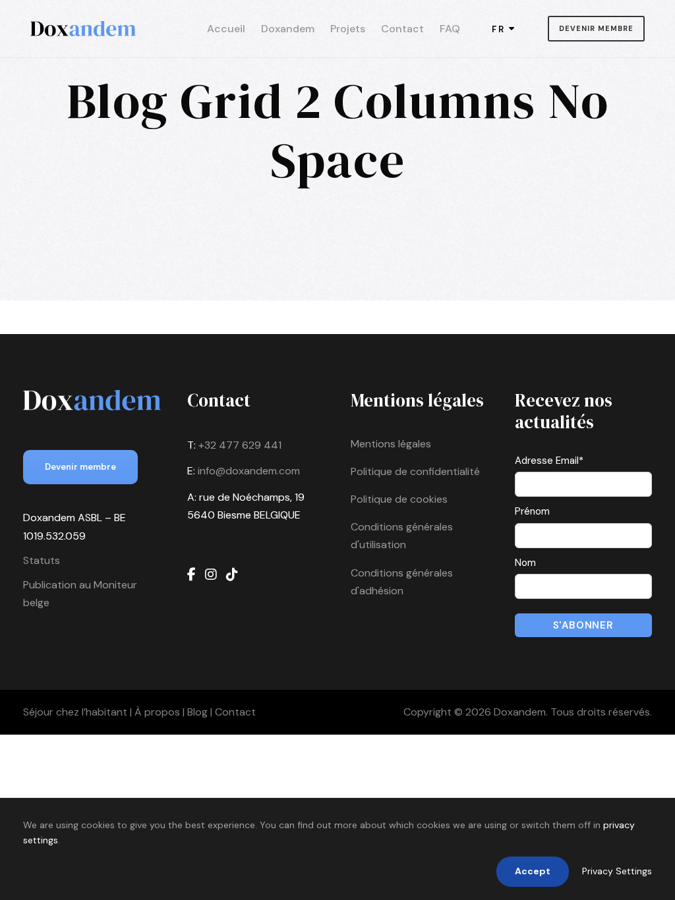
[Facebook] (191, 574)
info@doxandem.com (249, 471)
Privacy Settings (617, 871)
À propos (157, 712)
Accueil (226, 29)
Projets (347, 29)
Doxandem (287, 29)
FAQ (450, 29)
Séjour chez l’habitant (75, 712)
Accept (532, 871)
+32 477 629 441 (239, 445)
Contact (402, 29)
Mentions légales (391, 444)
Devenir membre (596, 28)
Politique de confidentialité (415, 471)
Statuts (41, 560)
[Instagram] (211, 574)
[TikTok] (232, 574)
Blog (197, 712)
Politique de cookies (399, 499)
